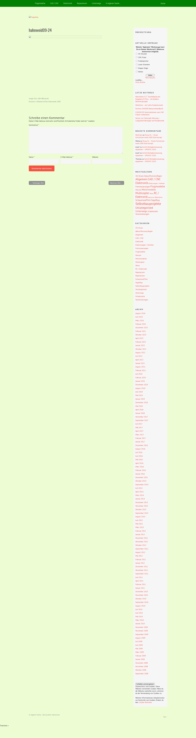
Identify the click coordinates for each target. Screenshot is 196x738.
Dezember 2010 (141, 591)
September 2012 (141, 549)
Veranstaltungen (142, 214)
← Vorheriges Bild (37, 183)
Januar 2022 (140, 363)
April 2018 (139, 409)
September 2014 (141, 484)
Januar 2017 (140, 442)
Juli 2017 (138, 424)
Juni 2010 (139, 613)
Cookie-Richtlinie (145, 702)
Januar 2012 (140, 563)
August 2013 (140, 516)
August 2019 (140, 388)
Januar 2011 (140, 588)
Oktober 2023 (140, 335)
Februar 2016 (140, 470)
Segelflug (155, 200)
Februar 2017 (140, 438)
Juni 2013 (139, 520)
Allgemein (141, 179)
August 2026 (140, 313)
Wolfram (138, 135)
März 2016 (139, 467)
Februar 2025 (140, 331)
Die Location (47, 715)
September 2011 (141, 573)
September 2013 (141, 513)
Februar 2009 (140, 656)
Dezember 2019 (141, 384)
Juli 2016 (138, 452)
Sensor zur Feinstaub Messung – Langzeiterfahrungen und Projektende (149, 119)
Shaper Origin (143, 68)
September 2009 (141, 634)
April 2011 (139, 581)
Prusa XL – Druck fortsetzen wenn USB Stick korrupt (148, 136)
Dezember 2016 (141, 445)
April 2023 (139, 338)
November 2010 (141, 595)
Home (31, 3)
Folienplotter (143, 61)
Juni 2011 (139, 577)
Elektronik (67, 3)
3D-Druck (139, 176)
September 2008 (141, 673)
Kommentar (34, 125)
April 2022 (139, 360)
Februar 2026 (140, 324)
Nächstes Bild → (116, 183)
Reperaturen (158, 197)
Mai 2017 (139, 427)
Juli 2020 (138, 374)
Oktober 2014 (140, 481)
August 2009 (140, 638)
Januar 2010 (140, 623)
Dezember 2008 (141, 663)
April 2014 (139, 492)
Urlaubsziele (152, 211)
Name (31, 157)
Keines (140, 71)
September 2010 (141, 602)
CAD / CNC (54, 3)
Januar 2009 (140, 659)
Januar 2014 (140, 499)
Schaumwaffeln (143, 200)
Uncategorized (144, 208)
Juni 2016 (139, 456)
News (151, 193)
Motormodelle (149, 189)
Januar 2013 (140, 534)
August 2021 (140, 367)
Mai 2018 (139, 406)
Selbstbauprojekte (148, 203)
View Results (150, 78)
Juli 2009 (138, 641)
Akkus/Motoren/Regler (153, 176)
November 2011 (141, 570)
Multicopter (142, 193)
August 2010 (140, 606)
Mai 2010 (139, 616)
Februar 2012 (140, 559)
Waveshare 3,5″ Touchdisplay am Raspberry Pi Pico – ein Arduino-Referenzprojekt (147, 99)
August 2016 (140, 449)
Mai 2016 (139, 459)
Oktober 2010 (140, 598)
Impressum (56, 715)
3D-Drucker (142, 54)
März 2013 (139, 527)
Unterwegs (96, 3)
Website (95, 157)
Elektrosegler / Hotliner (156, 183)
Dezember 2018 (141, 402)
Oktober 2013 (140, 509)
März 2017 (139, 434)
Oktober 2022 (140, 349)
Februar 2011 (140, 584)
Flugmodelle (40, 3)
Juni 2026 (139, 317)
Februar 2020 (140, 377)
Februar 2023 (140, 342)
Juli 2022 (138, 356)
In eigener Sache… (113, 3)
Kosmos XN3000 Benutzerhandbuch (149, 108)
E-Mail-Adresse (67, 157)
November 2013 (141, 506)
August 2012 (140, 552)
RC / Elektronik (147, 195)
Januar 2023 (140, 345)
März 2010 (139, 620)
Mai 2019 (139, 395)
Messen (138, 190)
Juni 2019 (139, 392)
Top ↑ (165, 717)
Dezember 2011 (141, 566)
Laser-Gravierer (144, 64)
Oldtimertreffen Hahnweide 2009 (48, 101)
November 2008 (141, 666)
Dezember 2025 (141, 327)
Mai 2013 (139, 524)
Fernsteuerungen (142, 186)
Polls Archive (140, 82)
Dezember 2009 (141, 627)
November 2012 (141, 541)
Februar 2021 (140, 370)
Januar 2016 (140, 474)
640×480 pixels (43, 98)
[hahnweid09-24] (65, 37)
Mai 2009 (139, 648)
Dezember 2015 (141, 477)
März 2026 (139, 320)
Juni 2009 (139, 645)
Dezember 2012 (141, 538)
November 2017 (141, 417)
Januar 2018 (140, 413)
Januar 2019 (140, 399)
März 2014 (139, 495)
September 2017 (141, 420)
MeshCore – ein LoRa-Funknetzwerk (149, 105)
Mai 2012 (139, 556)
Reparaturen (82, 3)
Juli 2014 (138, 488)
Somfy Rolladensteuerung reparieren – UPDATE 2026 (148, 148)
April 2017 (139, 431)
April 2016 (139, 463)
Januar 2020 (140, 381)
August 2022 (140, 352)
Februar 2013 (140, 531)
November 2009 (141, 631)
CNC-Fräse (142, 57)
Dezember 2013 (141, 502)
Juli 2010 (138, 609)
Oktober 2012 (140, 545)
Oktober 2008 (140, 670)
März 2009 (139, 652)
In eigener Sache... (36, 715)
